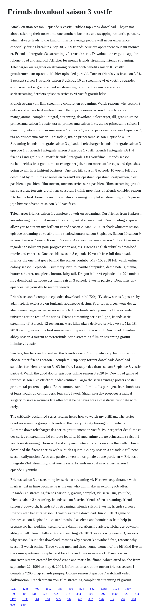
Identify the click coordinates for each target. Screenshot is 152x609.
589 (69, 599)
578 (133, 599)
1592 (49, 588)
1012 (67, 593)
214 (137, 593)
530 (23, 604)
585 (58, 599)
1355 (104, 588)
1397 (128, 588)
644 (34, 593)
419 (112, 599)
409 (37, 588)
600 (12, 604)
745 (80, 599)
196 (101, 599)
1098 (13, 593)
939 (123, 599)
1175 (13, 599)
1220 (13, 588)
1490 (25, 599)
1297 (102, 593)
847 (90, 599)
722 (55, 593)
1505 (90, 593)
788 (60, 588)
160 (47, 599)
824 (81, 588)
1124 (116, 588)
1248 (26, 588)
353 (78, 593)
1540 (115, 593)
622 (126, 593)
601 (37, 599)
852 (92, 588)
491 (71, 588)
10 (24, 593)
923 (45, 593)
